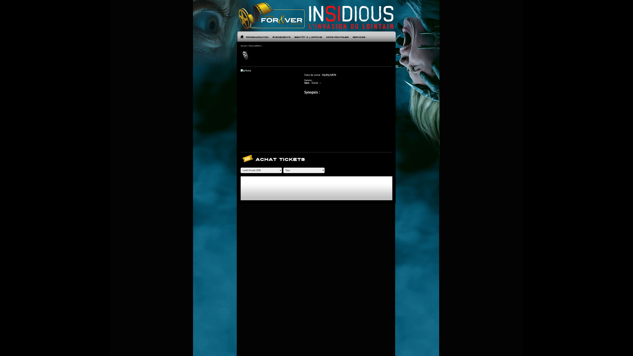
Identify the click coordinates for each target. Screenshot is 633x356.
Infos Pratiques (337, 37)
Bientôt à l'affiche (308, 37)
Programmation (257, 37)
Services (359, 37)
